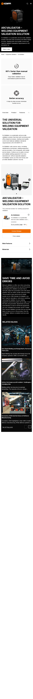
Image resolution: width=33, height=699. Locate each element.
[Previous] (3, 180)
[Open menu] (31, 4)
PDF (25, 224)
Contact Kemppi (16, 231)
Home (2, 54)
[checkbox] (16, 220)
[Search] (27, 4)
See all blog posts (7, 427)
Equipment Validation (11, 54)
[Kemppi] (6, 3)
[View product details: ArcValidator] (28, 214)
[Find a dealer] (16, 236)
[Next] (29, 180)
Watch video (6, 49)
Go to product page (16, 224)
